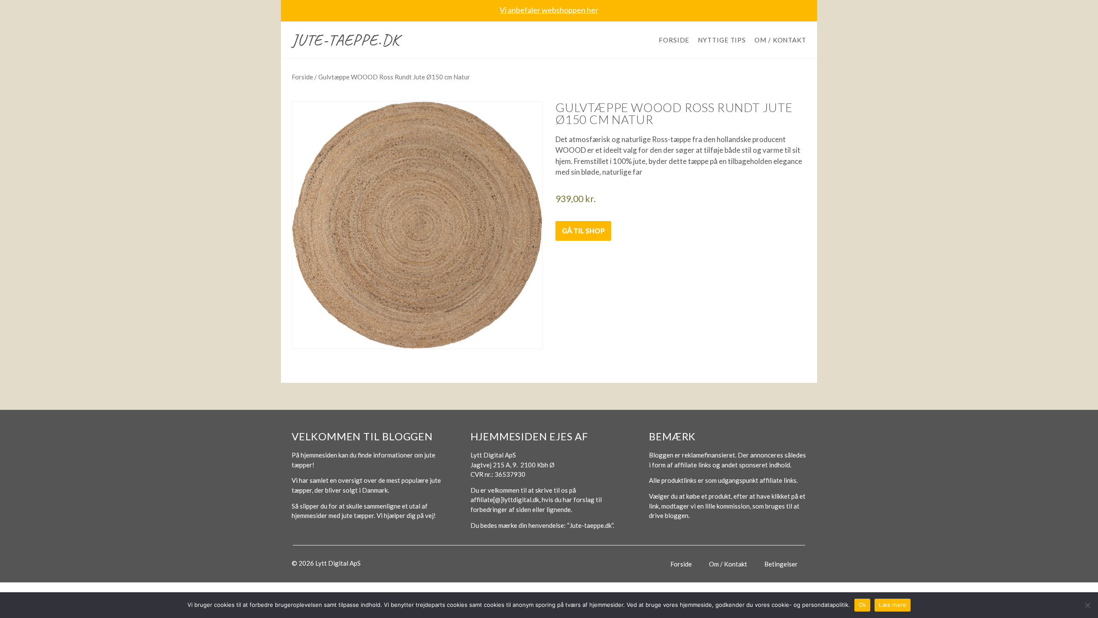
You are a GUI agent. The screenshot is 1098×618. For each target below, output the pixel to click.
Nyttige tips (722, 40)
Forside (674, 40)
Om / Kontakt (780, 40)
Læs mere (892, 604)
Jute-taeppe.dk (346, 40)
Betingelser (781, 564)
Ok (862, 604)
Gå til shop (583, 231)
